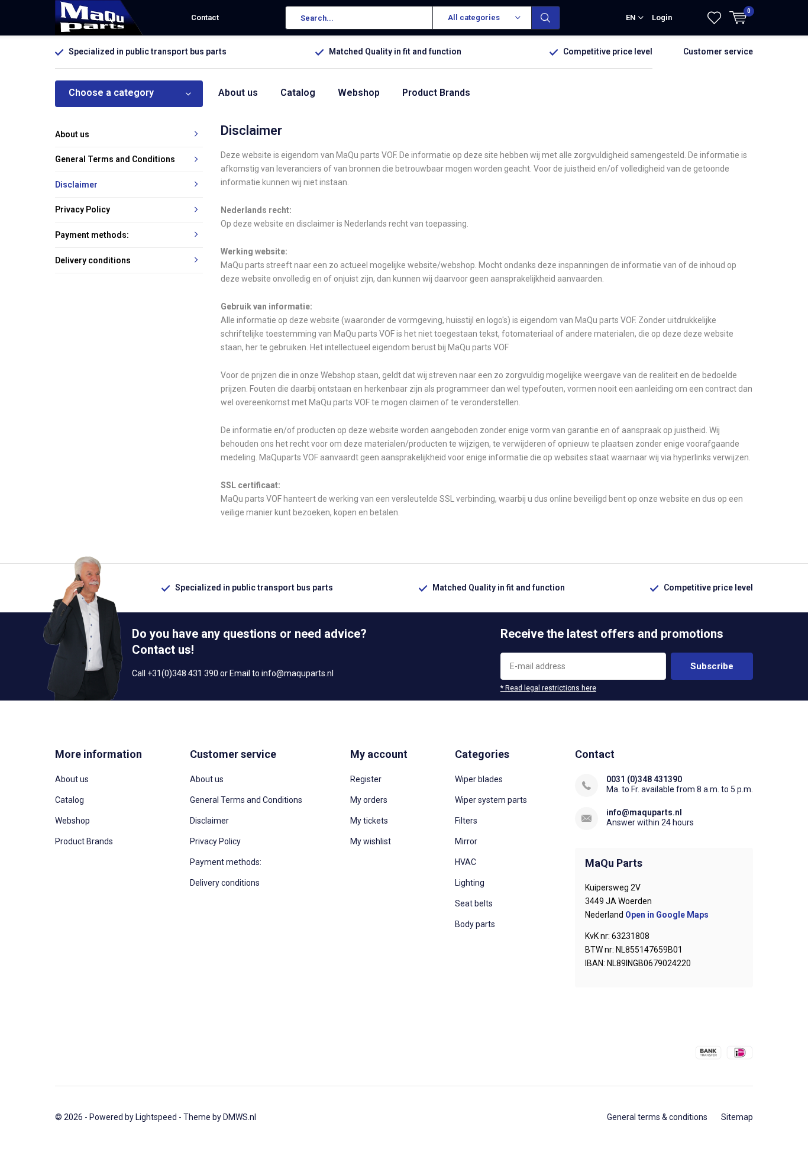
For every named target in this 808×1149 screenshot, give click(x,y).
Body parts (475, 924)
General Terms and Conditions (115, 159)
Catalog (297, 92)
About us (238, 92)
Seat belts (474, 903)
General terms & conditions (657, 1117)
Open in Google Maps (667, 914)
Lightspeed (156, 1117)
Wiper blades (479, 779)
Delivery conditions (93, 260)
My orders (368, 800)
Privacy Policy (82, 209)
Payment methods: (92, 235)
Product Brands (436, 92)
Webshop (359, 92)
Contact (205, 17)
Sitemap (737, 1117)
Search (546, 18)
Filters (466, 820)
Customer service (718, 51)
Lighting (469, 882)
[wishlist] (714, 17)
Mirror (466, 841)
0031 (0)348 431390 (644, 779)
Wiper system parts (491, 800)
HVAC (465, 862)
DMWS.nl (239, 1117)
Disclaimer (76, 184)
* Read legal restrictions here (548, 688)
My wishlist (370, 841)
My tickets (369, 820)
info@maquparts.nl (644, 812)
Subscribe (711, 666)
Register (366, 779)
